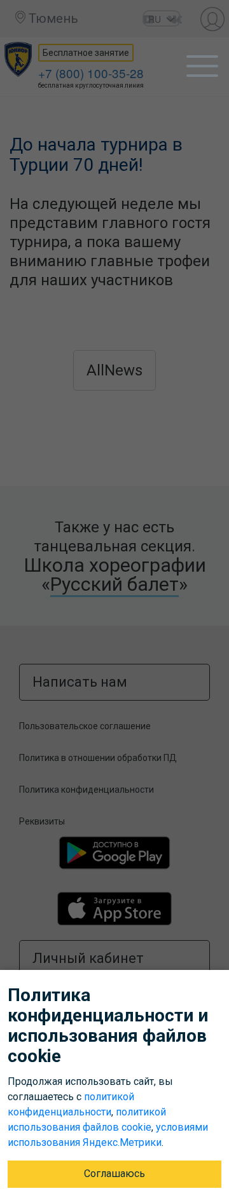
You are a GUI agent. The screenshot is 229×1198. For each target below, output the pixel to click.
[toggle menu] (202, 66)
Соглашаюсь (114, 1174)
